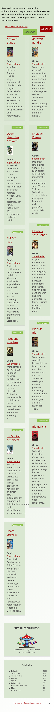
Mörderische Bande (39, 233)
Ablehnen (46, 28)
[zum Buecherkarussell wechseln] (27, 640)
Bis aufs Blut (37, 330)
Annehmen (29, 31)
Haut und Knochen (12, 340)
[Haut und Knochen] (10, 351)
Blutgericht (39, 426)
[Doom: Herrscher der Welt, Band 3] (10, 51)
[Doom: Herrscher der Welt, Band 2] (35, 51)
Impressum (17, 703)
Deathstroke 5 (12, 532)
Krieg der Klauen (38, 135)
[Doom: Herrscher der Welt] (10, 150)
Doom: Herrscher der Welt (13, 137)
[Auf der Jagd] (10, 250)
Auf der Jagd (11, 239)
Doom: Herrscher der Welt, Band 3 (13, 37)
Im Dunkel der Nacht (13, 438)
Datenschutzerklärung (32, 703)
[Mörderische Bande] (35, 244)
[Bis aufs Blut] (35, 341)
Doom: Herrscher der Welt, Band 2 (38, 37)
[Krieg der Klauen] (35, 146)
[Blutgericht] (35, 435)
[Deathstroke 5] (10, 543)
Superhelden (13, 64)
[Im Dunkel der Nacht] (10, 449)
